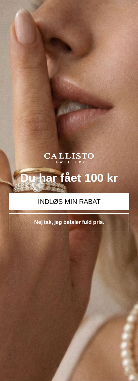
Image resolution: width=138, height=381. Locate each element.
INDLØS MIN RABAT (69, 201)
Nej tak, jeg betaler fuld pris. (69, 222)
